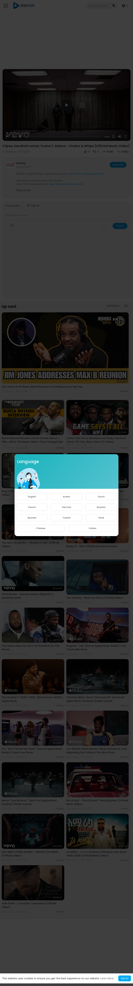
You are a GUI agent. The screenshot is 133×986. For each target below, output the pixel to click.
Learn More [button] (107, 978)
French (32, 507)
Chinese (40, 528)
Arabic (66, 496)
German (66, 507)
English (32, 496)
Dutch (101, 496)
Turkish (66, 517)
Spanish (31, 517)
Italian (92, 528)
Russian (101, 507)
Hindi (101, 517)
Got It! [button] (124, 978)
